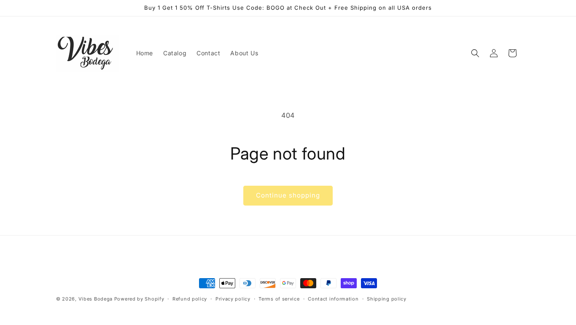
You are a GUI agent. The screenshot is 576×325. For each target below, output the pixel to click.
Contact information (333, 299)
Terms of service (278, 299)
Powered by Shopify (139, 299)
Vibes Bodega (95, 299)
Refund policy (189, 299)
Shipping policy (386, 299)
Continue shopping (288, 195)
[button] (475, 53)
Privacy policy (232, 299)
